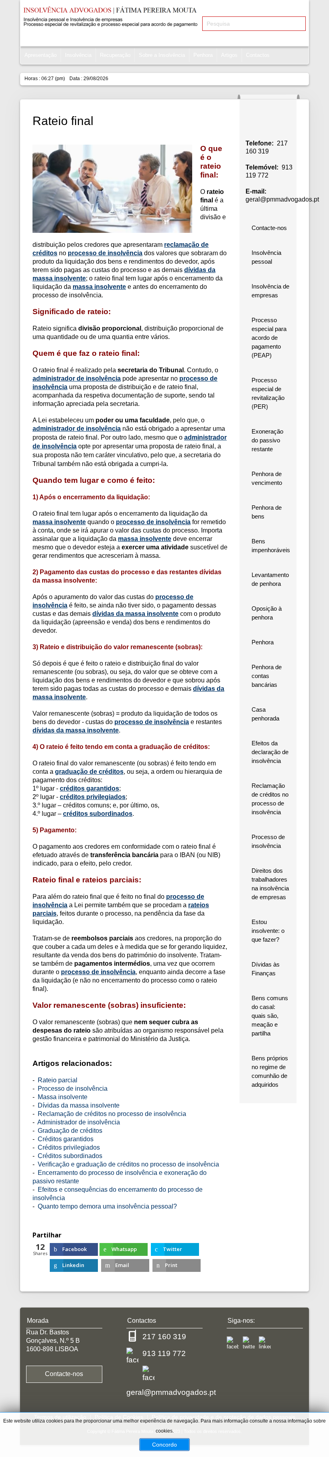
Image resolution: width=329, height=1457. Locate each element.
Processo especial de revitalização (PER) (268, 393)
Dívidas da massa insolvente (79, 1105)
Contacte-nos (269, 227)
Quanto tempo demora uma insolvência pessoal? (107, 1206)
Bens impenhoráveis (271, 545)
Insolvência (78, 55)
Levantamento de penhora (270, 579)
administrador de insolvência (76, 378)
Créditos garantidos (65, 1139)
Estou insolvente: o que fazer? (268, 930)
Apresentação (40, 55)
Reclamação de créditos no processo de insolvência (112, 1113)
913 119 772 (164, 1353)
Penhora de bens (267, 512)
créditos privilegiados (93, 796)
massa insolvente (99, 286)
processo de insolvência (105, 253)
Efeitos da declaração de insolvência (270, 752)
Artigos (229, 55)
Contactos (258, 55)
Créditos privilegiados (69, 1147)
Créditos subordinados (70, 1155)
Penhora (203, 55)
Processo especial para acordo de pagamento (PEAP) (269, 338)
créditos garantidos (89, 788)
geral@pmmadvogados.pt (282, 199)
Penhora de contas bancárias (267, 676)
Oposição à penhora (267, 613)
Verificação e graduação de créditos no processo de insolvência (128, 1164)
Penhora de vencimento (267, 478)
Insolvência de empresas (270, 291)
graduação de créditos (89, 771)
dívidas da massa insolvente (135, 613)
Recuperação (115, 55)
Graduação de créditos (70, 1130)
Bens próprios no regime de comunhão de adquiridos (270, 1071)
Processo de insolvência (73, 1088)
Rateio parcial (57, 1080)
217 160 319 (164, 1336)
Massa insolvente (62, 1097)
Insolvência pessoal (266, 257)
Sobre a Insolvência (162, 55)
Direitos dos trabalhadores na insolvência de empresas (270, 883)
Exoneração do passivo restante (267, 440)
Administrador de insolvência (78, 1122)
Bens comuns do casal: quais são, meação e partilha (270, 1016)
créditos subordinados (97, 813)
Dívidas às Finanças (266, 969)
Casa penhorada (265, 714)
